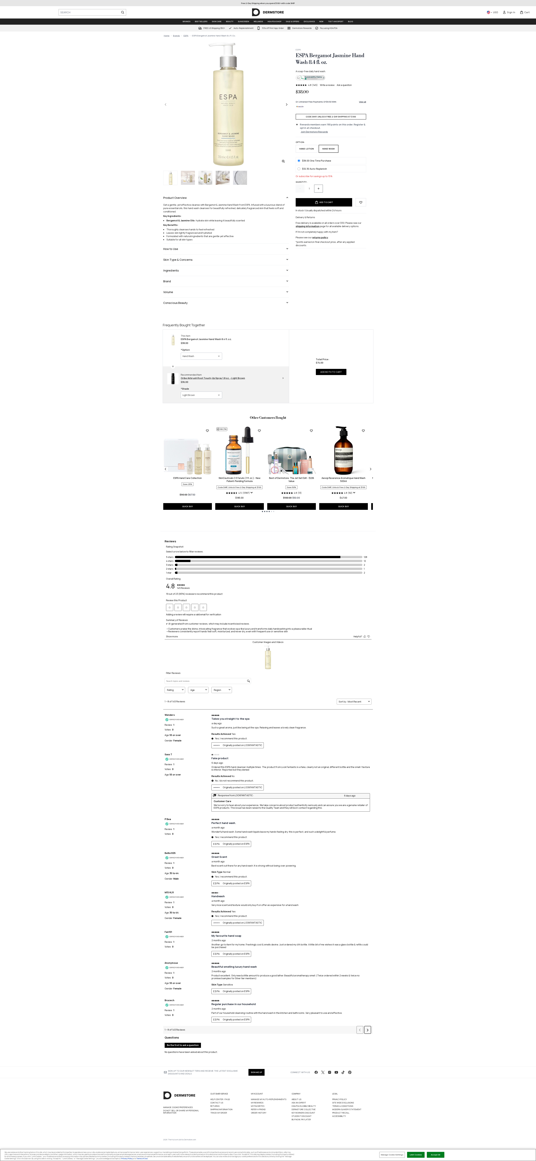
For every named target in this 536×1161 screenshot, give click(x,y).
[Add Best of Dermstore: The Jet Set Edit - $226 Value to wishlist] (311, 430)
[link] (509, 12)
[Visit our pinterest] (349, 1072)
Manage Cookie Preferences (178, 1107)
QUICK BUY (187, 506)
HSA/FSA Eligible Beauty (304, 1106)
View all (362, 101)
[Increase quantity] (318, 188)
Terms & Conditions (342, 1106)
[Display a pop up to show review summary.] (251, 493)
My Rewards (257, 1102)
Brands (176, 35)
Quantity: (301, 182)
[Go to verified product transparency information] (310, 77)
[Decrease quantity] (300, 188)
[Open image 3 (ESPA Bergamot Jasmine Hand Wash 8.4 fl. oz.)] (205, 178)
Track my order (218, 1112)
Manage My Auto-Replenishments (268, 1099)
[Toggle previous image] (165, 104)
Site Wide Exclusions (343, 1102)
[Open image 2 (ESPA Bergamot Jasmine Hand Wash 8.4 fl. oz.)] (188, 178)
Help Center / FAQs (220, 1099)
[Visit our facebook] (316, 1072)
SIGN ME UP (256, 1072)
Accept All (435, 1154)
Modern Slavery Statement (347, 1109)
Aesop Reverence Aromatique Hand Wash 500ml (343, 479)
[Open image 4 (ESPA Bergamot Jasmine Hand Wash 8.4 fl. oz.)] (223, 178)
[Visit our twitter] (322, 1072)
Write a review (327, 85)
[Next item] (370, 469)
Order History (258, 1112)
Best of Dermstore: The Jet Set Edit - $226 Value (291, 479)
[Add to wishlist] (361, 202)
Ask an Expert (299, 1102)
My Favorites (257, 1106)
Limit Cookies (416, 1154)
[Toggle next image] (286, 104)
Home (167, 35)
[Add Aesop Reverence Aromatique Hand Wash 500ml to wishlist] (363, 430)
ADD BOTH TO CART (331, 372)
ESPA (186, 35)
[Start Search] (122, 12)
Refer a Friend (258, 1109)
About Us (296, 1099)
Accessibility (339, 1116)
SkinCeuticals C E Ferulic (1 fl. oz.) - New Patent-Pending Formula (239, 479)
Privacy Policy (339, 1099)
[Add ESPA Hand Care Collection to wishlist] (207, 430)
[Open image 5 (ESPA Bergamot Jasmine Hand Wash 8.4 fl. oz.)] (240, 178)
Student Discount (302, 1116)
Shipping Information (221, 1109)
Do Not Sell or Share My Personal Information (181, 1111)
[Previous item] (165, 469)
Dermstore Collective (304, 1109)
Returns (214, 1106)
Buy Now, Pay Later (301, 1119)
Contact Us (216, 1102)
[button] (331, 78)
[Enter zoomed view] (283, 161)
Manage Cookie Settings (392, 1154)
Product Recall (340, 1112)
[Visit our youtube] (336, 1072)
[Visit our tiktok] (343, 1072)
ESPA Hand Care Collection (187, 478)
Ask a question (344, 85)
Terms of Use (142, 1158)
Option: (300, 142)
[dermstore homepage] (268, 12)
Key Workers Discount (303, 1112)
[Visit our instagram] (329, 1072)
